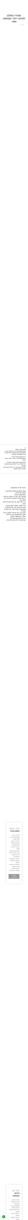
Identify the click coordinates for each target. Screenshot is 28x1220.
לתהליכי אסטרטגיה (14, 876)
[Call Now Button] (3, 1216)
